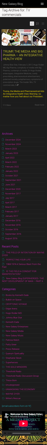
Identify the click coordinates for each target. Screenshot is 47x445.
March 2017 (11, 207)
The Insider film (26, 82)
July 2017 (9, 198)
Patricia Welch (12, 340)
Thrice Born (11, 380)
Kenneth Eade (12, 322)
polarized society (10, 79)
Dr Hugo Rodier (34, 71)
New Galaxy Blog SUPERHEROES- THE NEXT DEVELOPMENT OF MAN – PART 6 (23, 279)
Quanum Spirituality (15, 353)
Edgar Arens (11, 308)
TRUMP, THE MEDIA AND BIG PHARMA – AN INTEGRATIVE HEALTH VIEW (23, 55)
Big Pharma (11, 68)
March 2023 (11, 148)
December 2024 (12, 139)
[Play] (5, 433)
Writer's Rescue (13, 398)
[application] (23, 423)
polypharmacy (24, 79)
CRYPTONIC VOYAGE (16, 304)
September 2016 (13, 234)
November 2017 (13, 193)
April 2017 (9, 202)
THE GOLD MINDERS (16, 367)
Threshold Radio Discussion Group (22, 376)
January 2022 (11, 171)
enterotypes (8, 73)
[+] (24, 37)
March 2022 (11, 162)
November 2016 (13, 225)
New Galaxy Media (15, 331)
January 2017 (11, 216)
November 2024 (13, 144)
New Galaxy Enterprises (17, 326)
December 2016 (12, 220)
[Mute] (37, 433)
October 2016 (11, 229)
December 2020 (12, 189)
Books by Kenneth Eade (17, 295)
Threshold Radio (13, 371)
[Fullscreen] (41, 433)
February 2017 (12, 211)
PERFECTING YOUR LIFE (18, 259)
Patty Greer (11, 344)
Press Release (12, 349)
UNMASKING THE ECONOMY (20, 389)
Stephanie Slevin (13, 358)
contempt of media (19, 71)
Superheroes (12, 362)
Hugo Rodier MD (14, 313)
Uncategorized (12, 385)
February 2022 (12, 166)
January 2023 (11, 153)
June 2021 (10, 184)
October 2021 (11, 175)
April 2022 (9, 157)
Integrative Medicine (22, 73)
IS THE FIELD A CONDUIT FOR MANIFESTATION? (19, 272)
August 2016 (11, 238)
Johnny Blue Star (14, 317)
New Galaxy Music (15, 335)
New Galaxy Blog (12, 4)
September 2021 (13, 180)
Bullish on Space (13, 299)
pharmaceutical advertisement (27, 76)
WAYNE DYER (13, 393)
